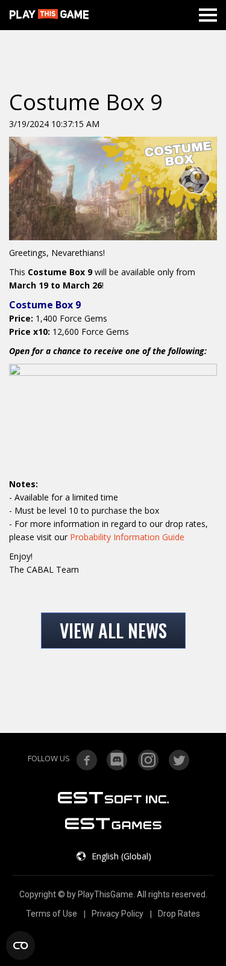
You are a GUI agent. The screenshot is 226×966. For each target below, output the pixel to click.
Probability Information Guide (127, 537)
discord (117, 760)
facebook (87, 760)
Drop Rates (179, 913)
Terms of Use (51, 913)
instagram (148, 760)
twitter (179, 760)
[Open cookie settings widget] (20, 945)
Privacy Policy (117, 913)
